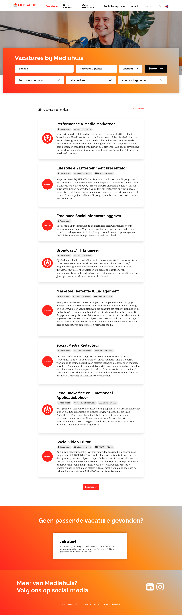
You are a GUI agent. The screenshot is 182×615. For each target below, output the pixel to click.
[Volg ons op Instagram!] (160, 589)
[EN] (167, 6)
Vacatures (52, 6)
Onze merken (67, 6)
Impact (134, 6)
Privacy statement (91, 604)
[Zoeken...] (160, 6)
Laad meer (91, 487)
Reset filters (138, 108)
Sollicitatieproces (114, 6)
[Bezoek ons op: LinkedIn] (150, 589)
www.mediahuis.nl (112, 604)
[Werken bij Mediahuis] (27, 5)
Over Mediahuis (88, 6)
